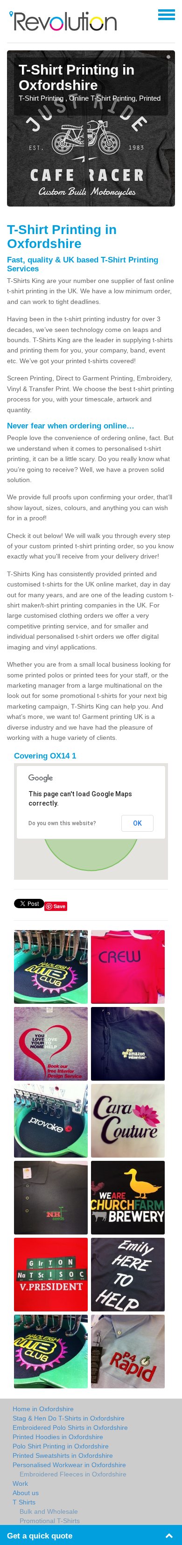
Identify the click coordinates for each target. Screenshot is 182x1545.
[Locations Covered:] (11, 14)
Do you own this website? (62, 823)
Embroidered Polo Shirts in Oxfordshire (70, 1427)
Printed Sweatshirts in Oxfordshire (63, 1455)
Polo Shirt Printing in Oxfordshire (61, 1446)
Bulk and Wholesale (49, 1511)
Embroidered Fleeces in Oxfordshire (73, 1474)
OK (137, 823)
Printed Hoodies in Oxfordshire (58, 1437)
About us (26, 1493)
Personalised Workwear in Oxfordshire (69, 1465)
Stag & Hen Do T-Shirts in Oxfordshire (69, 1418)
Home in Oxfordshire (43, 1409)
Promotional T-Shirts (50, 1520)
